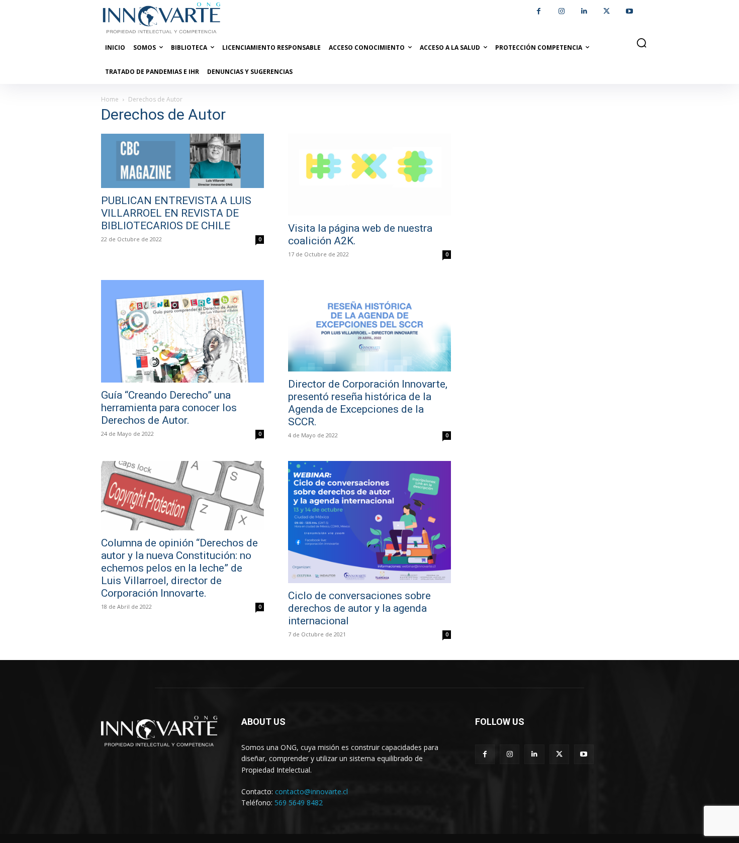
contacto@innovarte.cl (311, 791)
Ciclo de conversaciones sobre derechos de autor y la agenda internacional (359, 608)
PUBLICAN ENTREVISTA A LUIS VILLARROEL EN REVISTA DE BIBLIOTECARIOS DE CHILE (176, 213)
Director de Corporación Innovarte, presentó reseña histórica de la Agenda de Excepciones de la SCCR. (367, 403)
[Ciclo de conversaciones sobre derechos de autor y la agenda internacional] (369, 522)
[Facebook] (538, 11)
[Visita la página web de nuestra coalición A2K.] (369, 175)
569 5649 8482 (298, 802)
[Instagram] (561, 11)
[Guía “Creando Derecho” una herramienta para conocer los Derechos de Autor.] (182, 331)
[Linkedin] (584, 11)
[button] (641, 42)
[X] (606, 11)
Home (110, 99)
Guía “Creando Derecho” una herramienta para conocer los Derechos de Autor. (169, 407)
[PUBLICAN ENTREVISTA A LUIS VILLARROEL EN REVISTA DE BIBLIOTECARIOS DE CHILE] (182, 161)
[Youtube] (629, 11)
